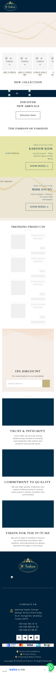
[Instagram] (37, 637)
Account (6, 671)
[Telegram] (25, 637)
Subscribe (46, 383)
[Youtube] (31, 637)
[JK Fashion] (10, 6)
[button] (50, 667)
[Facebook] (19, 637)
